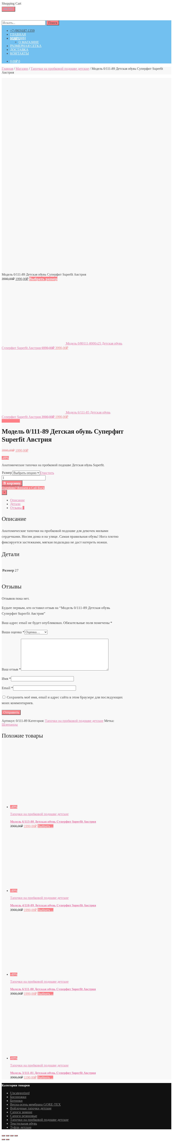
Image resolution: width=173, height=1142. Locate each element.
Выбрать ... (45, 826)
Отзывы (17, 508)
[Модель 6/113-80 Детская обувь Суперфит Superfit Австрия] (49, 807)
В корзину (12, 483)
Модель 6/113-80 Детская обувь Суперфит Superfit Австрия (53, 821)
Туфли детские (20, 1127)
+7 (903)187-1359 (22, 30)
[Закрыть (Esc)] (3, 1135)
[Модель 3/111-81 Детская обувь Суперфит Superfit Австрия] (49, 1058)
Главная (7, 68)
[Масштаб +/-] (16, 1135)
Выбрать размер (43, 279)
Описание (17, 500)
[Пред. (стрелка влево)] (3, 1139)
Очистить (47, 473)
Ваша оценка (13, 632)
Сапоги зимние (21, 1112)
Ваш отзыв (11, 669)
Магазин (22, 68)
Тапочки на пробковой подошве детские (60, 68)
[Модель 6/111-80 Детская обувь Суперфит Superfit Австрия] (49, 974)
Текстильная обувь (23, 1123)
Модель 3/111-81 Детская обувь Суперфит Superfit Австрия (53, 1073)
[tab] (67, 500)
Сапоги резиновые (23, 1116)
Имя (6, 679)
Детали (15, 504)
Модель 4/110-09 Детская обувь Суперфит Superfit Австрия (53, 905)
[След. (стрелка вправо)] (7, 1139)
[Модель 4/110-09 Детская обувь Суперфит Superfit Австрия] (49, 890)
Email (7, 688)
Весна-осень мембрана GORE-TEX (35, 1104)
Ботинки (16, 1100)
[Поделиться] (7, 1135)
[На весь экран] (12, 1135)
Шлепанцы (10, 724)
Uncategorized (20, 1093)
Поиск (52, 23)
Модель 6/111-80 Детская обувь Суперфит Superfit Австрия (53, 989)
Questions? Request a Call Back (23, 488)
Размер (7, 472)
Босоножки (18, 1097)
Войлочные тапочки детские (30, 1108)
